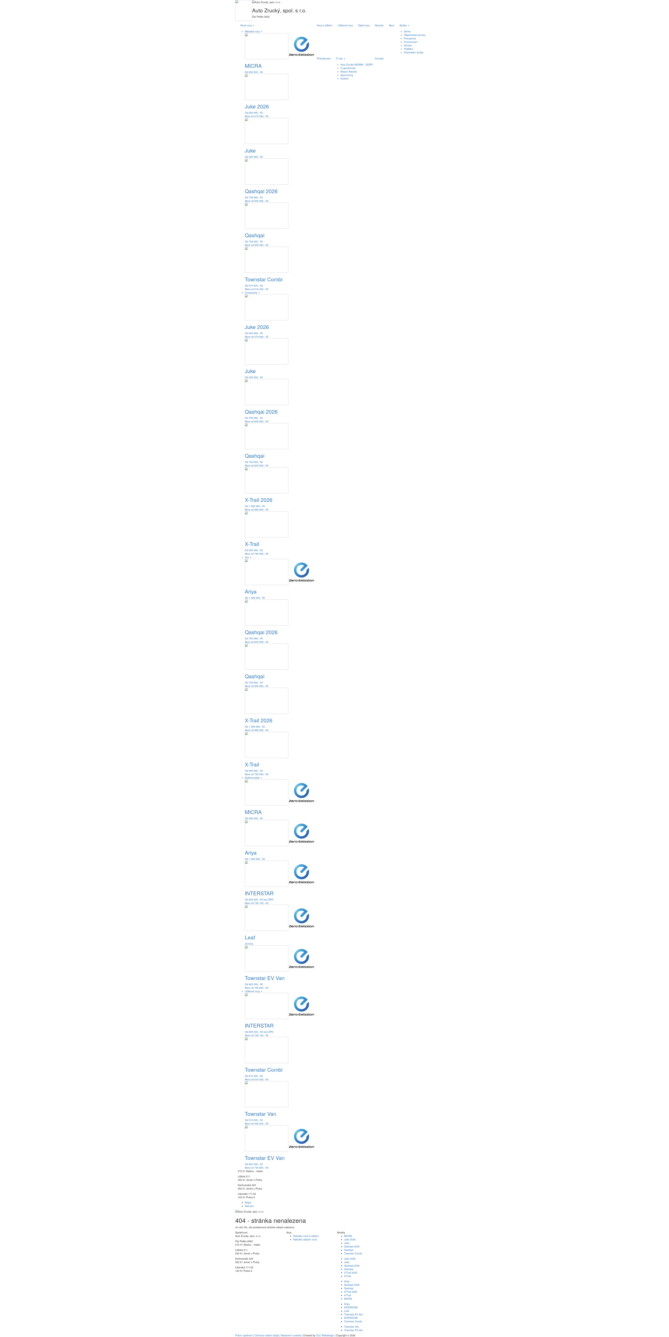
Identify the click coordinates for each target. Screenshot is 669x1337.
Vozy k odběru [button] (324, 25)
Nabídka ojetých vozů (305, 1239)
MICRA (348, 1236)
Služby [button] (403, 25)
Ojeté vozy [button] (364, 25)
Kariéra (344, 78)
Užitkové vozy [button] (345, 25)
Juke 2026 (350, 1239)
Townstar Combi (353, 1253)
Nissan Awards (348, 71)
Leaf (346, 1311)
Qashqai (348, 1250)
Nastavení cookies (291, 1335)
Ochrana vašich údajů (267, 1335)
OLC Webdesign (325, 1335)
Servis (407, 31)
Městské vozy (252, 31)
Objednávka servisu (415, 35)
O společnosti (347, 68)
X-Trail (347, 1276)
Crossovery (251, 292)
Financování (410, 42)
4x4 (247, 557)
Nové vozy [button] (246, 25)
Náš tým (249, 1206)
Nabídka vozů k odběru (306, 1236)
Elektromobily (252, 777)
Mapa (248, 1202)
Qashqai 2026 (352, 1246)
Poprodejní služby (414, 52)
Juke (346, 1243)
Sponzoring (346, 75)
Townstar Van (351, 1326)
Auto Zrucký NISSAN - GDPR (356, 64)
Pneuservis (410, 38)
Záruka (408, 45)
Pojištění (408, 49)
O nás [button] (339, 58)
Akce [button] (391, 25)
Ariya (347, 1281)
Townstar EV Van (353, 1314)
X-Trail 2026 (350, 1272)
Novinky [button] (379, 25)
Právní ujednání (244, 1335)
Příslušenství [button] (324, 58)
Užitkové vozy (253, 991)
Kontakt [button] (379, 58)
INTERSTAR (351, 1307)
